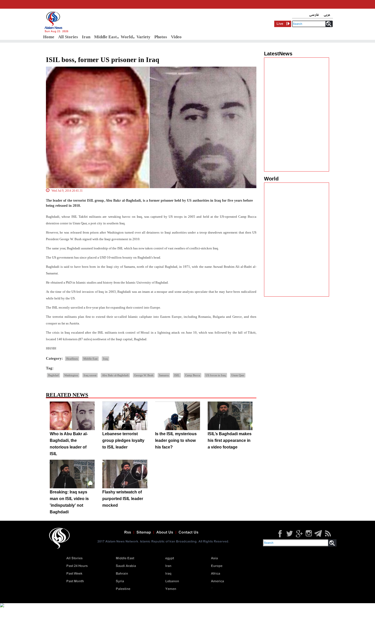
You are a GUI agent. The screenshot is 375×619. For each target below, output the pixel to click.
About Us (164, 532)
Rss (127, 532)
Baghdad (53, 375)
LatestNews (278, 53)
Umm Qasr (237, 375)
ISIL (177, 375)
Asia (214, 558)
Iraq (105, 358)
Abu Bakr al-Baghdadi (115, 375)
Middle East (105, 36)
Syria (120, 581)
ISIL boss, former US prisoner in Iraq (102, 60)
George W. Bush (143, 375)
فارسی (314, 15)
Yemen (170, 589)
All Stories (68, 36)
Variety (143, 36)
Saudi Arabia (126, 566)
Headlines (72, 358)
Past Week (74, 573)
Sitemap (143, 532)
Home (48, 36)
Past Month (75, 581)
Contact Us (188, 532)
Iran (86, 36)
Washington (71, 375)
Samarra (164, 375)
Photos (160, 36)
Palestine (123, 589)
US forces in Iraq (216, 375)
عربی (327, 15)
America (217, 581)
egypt (169, 558)
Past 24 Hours (77, 566)
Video (176, 36)
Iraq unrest (90, 375)
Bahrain (122, 573)
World (127, 36)
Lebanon (172, 581)
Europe (216, 566)
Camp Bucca (192, 375)
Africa (215, 573)
